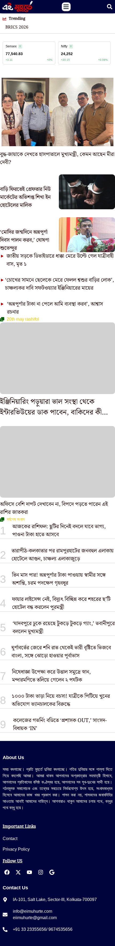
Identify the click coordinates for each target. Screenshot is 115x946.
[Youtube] (29, 872)
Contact (10, 838)
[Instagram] (40, 872)
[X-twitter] (18, 872)
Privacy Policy (16, 849)
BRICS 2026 (16, 27)
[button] (66, 6)
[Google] (52, 872)
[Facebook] (7, 872)
